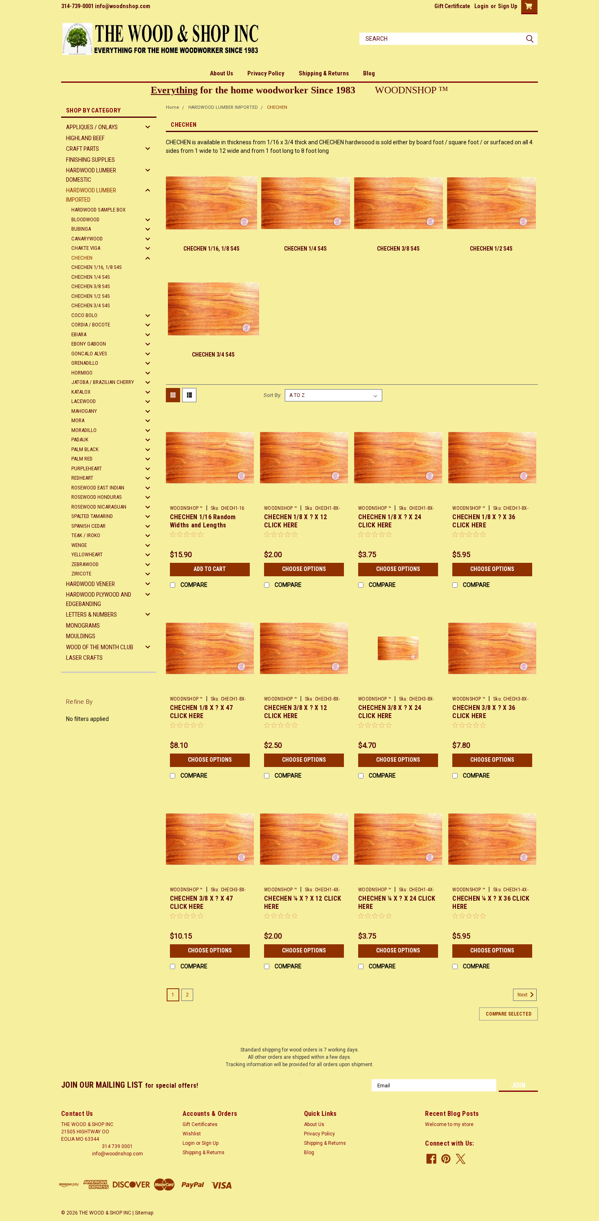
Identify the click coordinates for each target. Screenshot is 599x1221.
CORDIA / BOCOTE (90, 325)
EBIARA (78, 334)
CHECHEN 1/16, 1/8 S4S (96, 267)
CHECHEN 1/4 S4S (90, 277)
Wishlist (192, 1134)
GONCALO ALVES (89, 353)
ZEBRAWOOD (85, 564)
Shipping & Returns (324, 73)
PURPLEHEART (86, 468)
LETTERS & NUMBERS (91, 614)
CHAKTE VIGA (85, 248)
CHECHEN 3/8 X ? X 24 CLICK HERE (389, 712)
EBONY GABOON (88, 344)
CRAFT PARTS (82, 148)
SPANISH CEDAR (88, 526)
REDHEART (82, 478)
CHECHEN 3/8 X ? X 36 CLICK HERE (483, 712)
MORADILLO (84, 430)
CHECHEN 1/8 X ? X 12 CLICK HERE (295, 521)
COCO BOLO (84, 315)
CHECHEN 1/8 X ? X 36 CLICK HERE (483, 521)
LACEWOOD (83, 401)
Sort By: (273, 395)
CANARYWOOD (87, 239)
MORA (77, 420)
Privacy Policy (265, 73)
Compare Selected (508, 1014)
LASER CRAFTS (84, 657)
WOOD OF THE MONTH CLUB (99, 647)
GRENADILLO (84, 363)
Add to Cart (210, 569)
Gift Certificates (200, 1124)
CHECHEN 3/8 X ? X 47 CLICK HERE (201, 902)
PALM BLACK (85, 449)
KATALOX (80, 392)
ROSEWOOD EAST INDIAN (97, 488)
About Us (221, 73)
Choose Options (304, 569)
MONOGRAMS (83, 625)
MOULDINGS (80, 636)
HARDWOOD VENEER (90, 584)
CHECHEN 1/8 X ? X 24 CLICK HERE (389, 521)
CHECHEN (81, 258)
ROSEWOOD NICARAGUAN (98, 507)
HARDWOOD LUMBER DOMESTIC (91, 175)
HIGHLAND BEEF (85, 138)
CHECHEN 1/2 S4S (90, 296)
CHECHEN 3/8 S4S (90, 286)
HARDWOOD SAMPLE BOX (98, 210)
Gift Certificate (452, 6)
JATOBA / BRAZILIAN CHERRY (102, 382)
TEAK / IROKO (85, 535)
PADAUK (79, 439)
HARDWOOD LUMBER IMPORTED (91, 195)
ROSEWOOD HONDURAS (96, 497)
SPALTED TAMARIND (92, 516)
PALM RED (81, 459)
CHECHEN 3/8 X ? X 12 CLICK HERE (295, 712)
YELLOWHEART (87, 554)
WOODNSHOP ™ (186, 508)
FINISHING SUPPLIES (90, 159)
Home (172, 107)
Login (481, 6)
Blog (369, 73)
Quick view (209, 495)
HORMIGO (81, 373)
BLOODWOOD (85, 219)
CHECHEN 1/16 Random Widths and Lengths (203, 521)
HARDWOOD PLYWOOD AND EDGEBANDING (98, 599)
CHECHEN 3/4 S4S (90, 305)
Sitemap (144, 1213)
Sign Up (507, 6)
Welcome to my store (449, 1124)
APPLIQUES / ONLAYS (92, 127)
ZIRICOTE (81, 574)
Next (523, 995)
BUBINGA (81, 229)
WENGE (79, 545)
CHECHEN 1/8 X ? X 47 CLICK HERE (201, 712)
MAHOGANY (84, 411)
